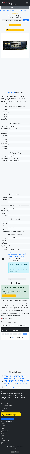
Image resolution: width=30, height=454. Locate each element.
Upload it (18, 269)
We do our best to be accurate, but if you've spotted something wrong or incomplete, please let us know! (18, 254)
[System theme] (12, 452)
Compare (26, 20)
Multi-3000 (23, 10)
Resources (3, 443)
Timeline (3, 437)
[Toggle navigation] (27, 3)
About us (3, 401)
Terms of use (4, 408)
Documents (4, 431)
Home (3, 10)
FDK (17, 10)
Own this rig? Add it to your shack (15, 29)
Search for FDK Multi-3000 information (15, 376)
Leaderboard (4, 440)
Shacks (2, 438)
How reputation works (6, 405)
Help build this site (5, 403)
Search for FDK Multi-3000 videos (15, 375)
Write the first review (9, 295)
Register (13, 92)
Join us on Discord (8, 419)
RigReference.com (18, 446)
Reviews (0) (15, 20)
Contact (3, 410)
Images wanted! (5, 407)
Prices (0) (21, 20)
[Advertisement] (15, 75)
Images (3, 435)
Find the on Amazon (13, 387)
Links (2, 442)
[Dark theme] (18, 452)
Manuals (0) (8, 20)
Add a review (15, 25)
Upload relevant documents (18, 279)
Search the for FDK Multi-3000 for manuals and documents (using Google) (16, 383)
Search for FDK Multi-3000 (14, 378)
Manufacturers (15, 7)
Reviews (3, 433)
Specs (3, 20)
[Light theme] (15, 452)
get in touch (20, 398)
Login (7, 92)
